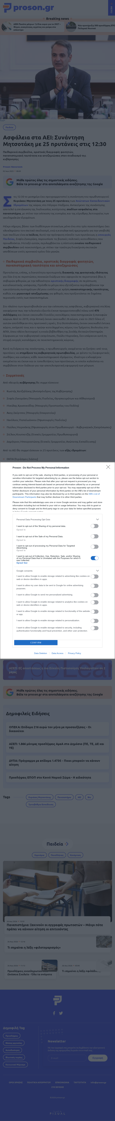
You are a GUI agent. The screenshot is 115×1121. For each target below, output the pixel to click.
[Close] (109, 468)
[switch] (95, 526)
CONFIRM (35, 643)
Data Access (57, 653)
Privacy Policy (74, 653)
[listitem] (57, 519)
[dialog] (57, 560)
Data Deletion (40, 653)
